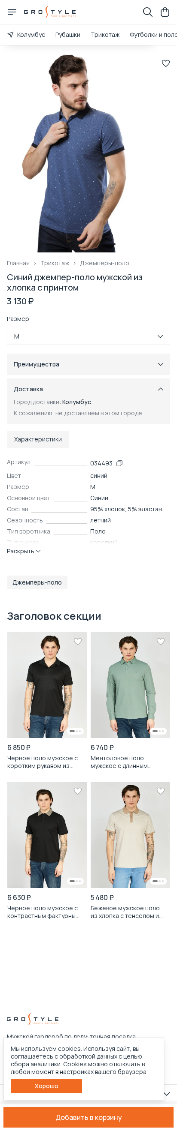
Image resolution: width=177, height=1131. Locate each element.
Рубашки (67, 34)
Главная (18, 263)
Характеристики (38, 439)
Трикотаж (105, 34)
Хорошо (46, 1086)
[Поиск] (148, 12)
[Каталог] (12, 12)
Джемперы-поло (104, 263)
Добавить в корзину (88, 1117)
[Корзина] (165, 12)
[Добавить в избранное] (166, 63)
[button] (37, 582)
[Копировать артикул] (119, 463)
